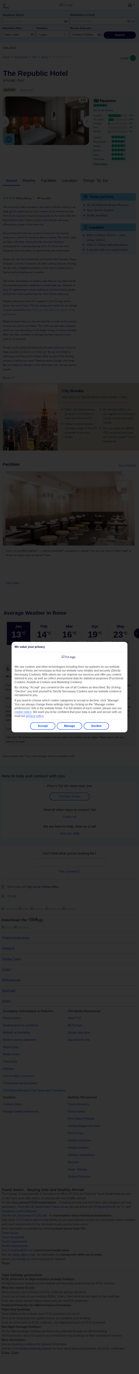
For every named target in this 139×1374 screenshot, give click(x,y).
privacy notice (35, 715)
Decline (96, 725)
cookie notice (22, 712)
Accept (43, 725)
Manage (69, 725)
